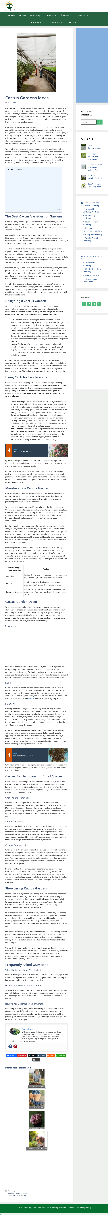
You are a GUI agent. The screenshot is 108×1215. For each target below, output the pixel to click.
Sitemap (88, 1208)
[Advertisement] (65, 5)
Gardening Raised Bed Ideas (18, 1195)
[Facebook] (10, 1046)
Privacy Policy (52, 1208)
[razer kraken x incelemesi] (54, 1214)
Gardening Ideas (13, 1191)
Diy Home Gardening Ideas (17, 1193)
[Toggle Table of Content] (57, 209)
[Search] (100, 122)
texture (31, 698)
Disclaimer (80, 1208)
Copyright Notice (39, 1208)
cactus (35, 344)
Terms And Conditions (66, 1208)
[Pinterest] (15, 1046)
